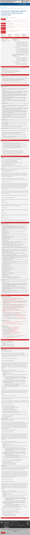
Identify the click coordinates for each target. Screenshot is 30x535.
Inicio (1, 7)
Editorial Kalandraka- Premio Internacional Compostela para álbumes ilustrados (14, 321)
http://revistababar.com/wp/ (22, 318)
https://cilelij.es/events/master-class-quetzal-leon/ (10, 308)
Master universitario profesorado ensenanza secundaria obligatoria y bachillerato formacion (11, 8)
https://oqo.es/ (10, 334)
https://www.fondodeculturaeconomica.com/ (9, 331)
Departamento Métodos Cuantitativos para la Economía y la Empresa (8, 2)
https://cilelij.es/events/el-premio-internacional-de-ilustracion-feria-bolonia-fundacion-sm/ (14, 302)
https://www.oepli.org (22, 335)
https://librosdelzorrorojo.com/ (16, 332)
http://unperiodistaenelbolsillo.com (8, 337)
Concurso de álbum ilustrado (10, 322)
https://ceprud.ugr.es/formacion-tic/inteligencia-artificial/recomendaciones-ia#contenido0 (14, 82)
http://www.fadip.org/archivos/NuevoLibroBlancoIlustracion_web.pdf (13, 313)
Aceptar (3, 532)
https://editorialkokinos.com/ (14, 329)
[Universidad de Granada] (25, 2)
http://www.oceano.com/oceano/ (14, 333)
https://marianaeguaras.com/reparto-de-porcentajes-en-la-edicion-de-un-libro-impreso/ (14, 310)
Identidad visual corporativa (20, 525)
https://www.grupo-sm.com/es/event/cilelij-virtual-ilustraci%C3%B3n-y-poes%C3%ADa (15, 305)
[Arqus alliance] (6, 528)
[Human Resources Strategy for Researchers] (28, 524)
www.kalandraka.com (15, 328)
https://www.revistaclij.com (22, 317)
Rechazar (8, 532)
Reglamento (11, 525)
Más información (15, 531)
